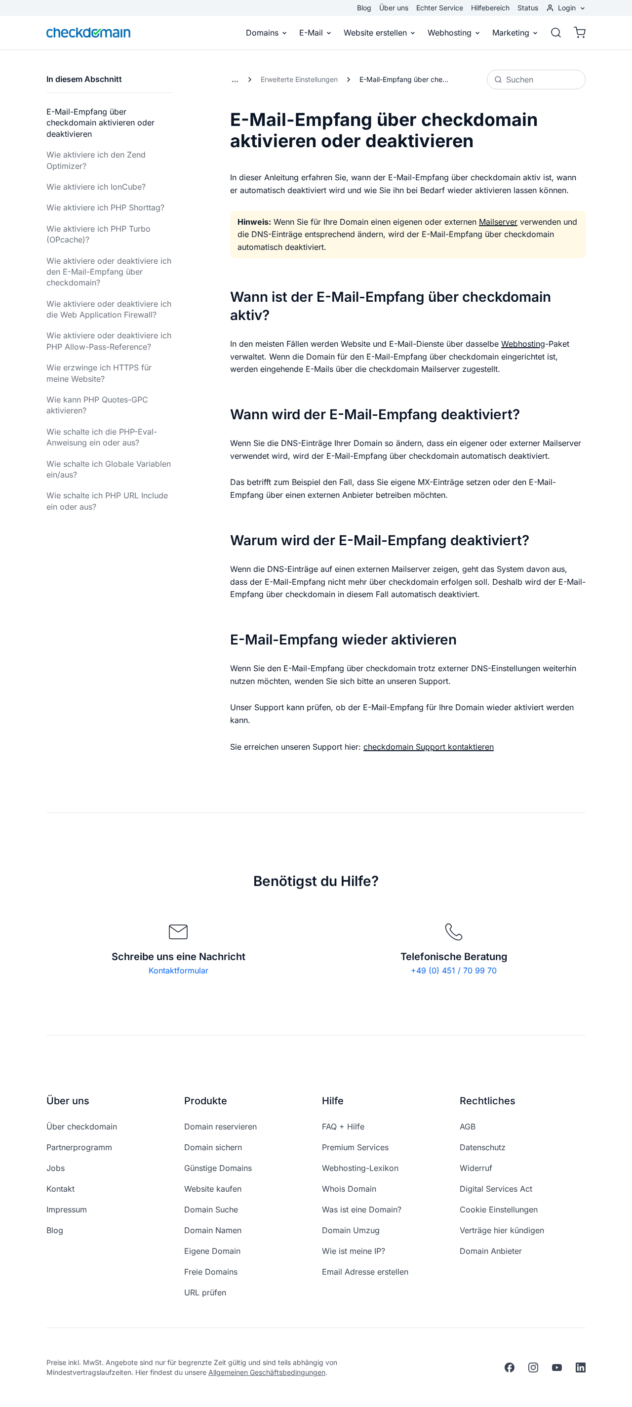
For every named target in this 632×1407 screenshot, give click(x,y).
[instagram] (533, 1367)
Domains (262, 33)
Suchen (519, 79)
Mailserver (498, 222)
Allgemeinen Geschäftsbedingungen (266, 1372)
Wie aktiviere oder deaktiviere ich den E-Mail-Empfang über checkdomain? (108, 272)
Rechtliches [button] (487, 1101)
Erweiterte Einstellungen (299, 79)
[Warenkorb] (577, 32)
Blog (364, 7)
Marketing (510, 33)
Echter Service (439, 7)
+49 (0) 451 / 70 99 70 (454, 970)
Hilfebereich (490, 7)
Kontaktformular (178, 970)
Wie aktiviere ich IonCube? (96, 187)
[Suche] (556, 32)
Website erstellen (375, 33)
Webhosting (450, 33)
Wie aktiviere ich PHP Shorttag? (105, 207)
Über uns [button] (67, 1101)
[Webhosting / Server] (235, 79)
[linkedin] (581, 1367)
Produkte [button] (205, 1101)
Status (527, 7)
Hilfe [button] (333, 1101)
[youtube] (557, 1367)
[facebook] (509, 1367)
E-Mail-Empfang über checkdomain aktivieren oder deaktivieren (100, 123)
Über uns (393, 7)
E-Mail (311, 33)
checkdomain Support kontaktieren (428, 747)
